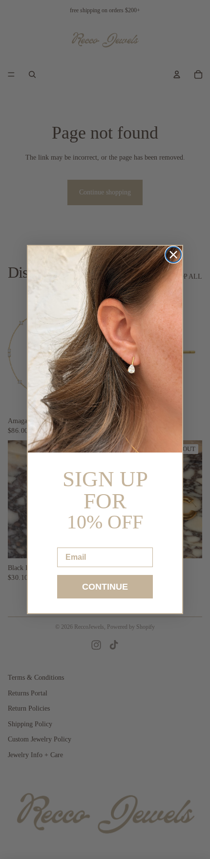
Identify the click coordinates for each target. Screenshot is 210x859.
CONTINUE (105, 587)
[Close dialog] (173, 254)
